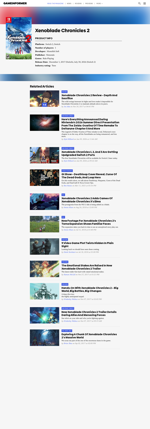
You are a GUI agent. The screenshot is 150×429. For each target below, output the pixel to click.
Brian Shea (68, 343)
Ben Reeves (68, 186)
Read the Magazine (55, 3)
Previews (89, 3)
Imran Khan (68, 207)
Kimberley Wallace (71, 299)
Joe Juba (67, 107)
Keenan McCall (69, 275)
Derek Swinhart (70, 252)
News (69, 3)
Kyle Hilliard (69, 139)
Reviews (78, 3)
